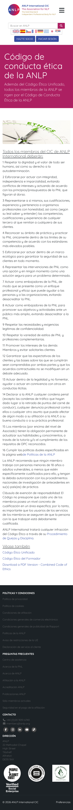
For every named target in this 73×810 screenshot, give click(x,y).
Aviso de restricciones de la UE (20, 640)
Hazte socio (24, 38)
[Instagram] (13, 729)
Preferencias (63, 802)
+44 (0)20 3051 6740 (18, 720)
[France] (34, 31)
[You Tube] (27, 729)
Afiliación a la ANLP (14, 680)
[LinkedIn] (20, 729)
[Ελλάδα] (46, 31)
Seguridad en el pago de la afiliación (24, 707)
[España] (22, 31)
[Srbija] (57, 31)
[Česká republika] (28, 31)
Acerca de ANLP (12, 673)
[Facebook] (6, 729)
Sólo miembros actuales (17, 700)
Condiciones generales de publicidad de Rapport (31, 626)
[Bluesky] (34, 729)
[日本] (52, 31)
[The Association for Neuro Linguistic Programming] (32, 9)
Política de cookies (13, 606)
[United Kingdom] (16, 31)
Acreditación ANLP (13, 687)
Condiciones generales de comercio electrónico (30, 619)
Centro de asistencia (14, 659)
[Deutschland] (40, 31)
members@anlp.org (18, 723)
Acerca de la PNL (13, 666)
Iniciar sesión (47, 38)
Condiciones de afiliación (17, 612)
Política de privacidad (15, 599)
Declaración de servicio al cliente (22, 647)
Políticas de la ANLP (14, 633)
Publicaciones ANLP (14, 694)
